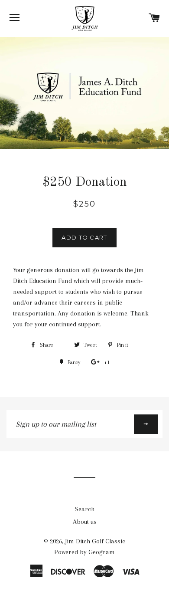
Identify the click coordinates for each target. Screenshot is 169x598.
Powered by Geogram (84, 552)
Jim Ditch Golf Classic (95, 541)
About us (85, 522)
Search (84, 509)
